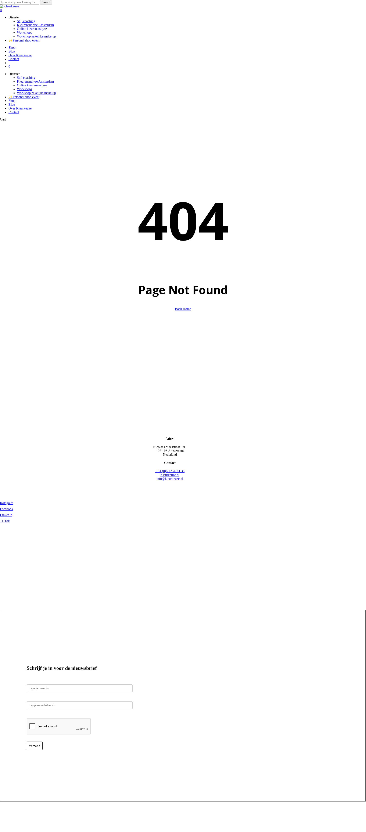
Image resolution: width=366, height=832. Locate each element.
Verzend (34, 746)
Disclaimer (244, 813)
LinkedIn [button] (6, 515)
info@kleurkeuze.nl (170, 478)
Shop (11, 100)
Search (46, 2)
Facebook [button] (6, 509)
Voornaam (34, 681)
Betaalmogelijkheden (129, 813)
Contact (13, 112)
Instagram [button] (6, 503)
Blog (11, 104)
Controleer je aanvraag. (45, 715)
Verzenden (153, 813)
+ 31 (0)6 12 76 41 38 (169, 471)
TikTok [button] (5, 521)
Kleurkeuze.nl (169, 475)
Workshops (24, 89)
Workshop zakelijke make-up (36, 93)
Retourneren (170, 813)
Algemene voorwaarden (218, 813)
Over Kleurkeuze (20, 108)
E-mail (32, 698)
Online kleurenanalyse (32, 85)
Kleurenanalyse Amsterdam (35, 81)
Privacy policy (190, 813)
